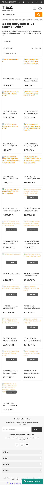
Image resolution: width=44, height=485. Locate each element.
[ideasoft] (11, 484)
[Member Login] (39, 8)
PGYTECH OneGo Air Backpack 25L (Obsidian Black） (11, 145)
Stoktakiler (9, 48)
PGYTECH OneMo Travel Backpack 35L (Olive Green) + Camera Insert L (11, 242)
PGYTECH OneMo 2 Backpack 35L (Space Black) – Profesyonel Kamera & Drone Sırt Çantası (10, 404)
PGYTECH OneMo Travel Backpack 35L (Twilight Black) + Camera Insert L (32, 242)
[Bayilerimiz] (28, 2)
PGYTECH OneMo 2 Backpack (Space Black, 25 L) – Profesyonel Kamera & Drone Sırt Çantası (32, 177)
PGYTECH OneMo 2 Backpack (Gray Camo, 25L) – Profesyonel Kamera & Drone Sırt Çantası (10, 177)
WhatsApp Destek (33, 481)
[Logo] (7, 8)
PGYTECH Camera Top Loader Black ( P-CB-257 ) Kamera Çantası (11, 210)
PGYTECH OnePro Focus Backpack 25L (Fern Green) (10, 307)
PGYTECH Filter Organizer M (11, 79)
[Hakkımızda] (19, 2)
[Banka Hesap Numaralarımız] (33, 2)
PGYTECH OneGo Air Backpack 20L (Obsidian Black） (32, 372)
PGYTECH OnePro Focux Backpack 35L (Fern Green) (31, 275)
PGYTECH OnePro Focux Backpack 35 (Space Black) (10, 372)
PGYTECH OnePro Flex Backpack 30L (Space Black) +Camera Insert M (11, 339)
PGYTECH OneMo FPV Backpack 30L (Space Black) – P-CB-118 (31, 112)
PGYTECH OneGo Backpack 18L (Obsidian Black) (32, 307)
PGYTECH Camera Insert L (11, 273)
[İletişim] (41, 2)
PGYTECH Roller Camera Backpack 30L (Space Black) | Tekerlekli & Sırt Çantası (32, 210)
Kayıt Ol (36, 429)
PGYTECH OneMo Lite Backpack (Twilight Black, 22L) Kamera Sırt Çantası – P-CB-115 (32, 145)
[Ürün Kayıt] (37, 2)
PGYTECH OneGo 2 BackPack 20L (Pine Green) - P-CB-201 (32, 339)
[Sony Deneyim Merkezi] (24, 2)
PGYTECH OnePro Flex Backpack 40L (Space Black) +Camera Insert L (32, 80)
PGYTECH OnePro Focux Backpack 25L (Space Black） (10, 112)
